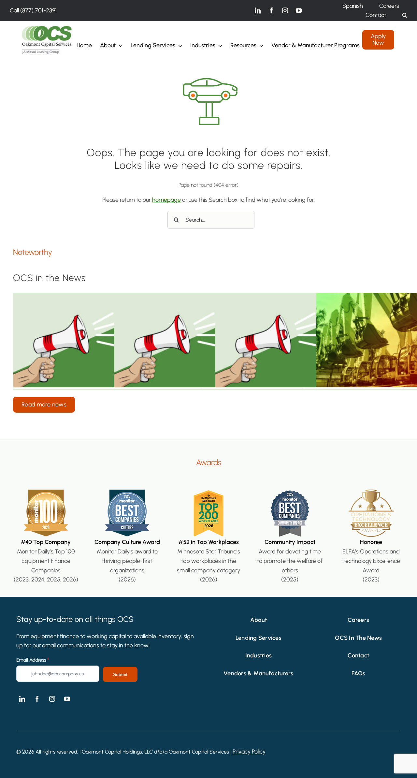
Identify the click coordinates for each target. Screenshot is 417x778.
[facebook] (271, 10)
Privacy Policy (249, 751)
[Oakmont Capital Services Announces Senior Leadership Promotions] (208, 340)
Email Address (32, 660)
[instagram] (285, 10)
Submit (120, 674)
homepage (166, 199)
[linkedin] (257, 10)
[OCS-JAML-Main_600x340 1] (47, 27)
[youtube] (299, 10)
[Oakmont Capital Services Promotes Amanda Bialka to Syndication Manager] (107, 340)
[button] (404, 15)
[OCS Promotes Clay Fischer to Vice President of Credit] (309, 340)
